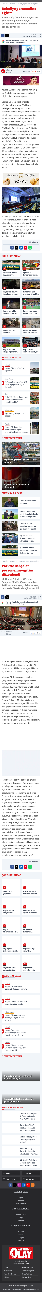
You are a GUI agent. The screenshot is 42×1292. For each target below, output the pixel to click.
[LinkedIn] (24, 1185)
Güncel (12, 4)
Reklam (6, 1277)
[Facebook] (10, 1185)
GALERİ (28, 1173)
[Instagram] (19, 1185)
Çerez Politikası (27, 1274)
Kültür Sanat (21, 1214)
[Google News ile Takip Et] (35, 71)
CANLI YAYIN (10, 1179)
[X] (15, 1185)
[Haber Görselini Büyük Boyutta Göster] (21, 56)
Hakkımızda (8, 1271)
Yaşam (21, 1221)
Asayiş (21, 1238)
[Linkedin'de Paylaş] (21, 248)
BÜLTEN (9, 71)
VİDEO (8, 1173)
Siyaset (21, 1241)
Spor (21, 1197)
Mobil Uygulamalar (10, 1274)
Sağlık (21, 1218)
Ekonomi (21, 1234)
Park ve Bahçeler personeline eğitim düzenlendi (28, 561)
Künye (6, 1267)
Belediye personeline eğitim (28, 4)
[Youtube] (28, 1185)
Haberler (5, 4)
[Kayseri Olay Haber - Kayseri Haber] (21, 1253)
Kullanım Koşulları (28, 1271)
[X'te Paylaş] (7, 35)
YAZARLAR (30, 1179)
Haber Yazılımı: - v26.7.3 (21, 1290)
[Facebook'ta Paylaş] (2, 35)
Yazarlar (21, 1201)
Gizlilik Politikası (27, 1267)
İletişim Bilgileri (27, 1277)
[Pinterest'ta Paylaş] (25, 248)
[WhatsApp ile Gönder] (30, 248)
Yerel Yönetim (21, 1204)
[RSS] (32, 1185)
